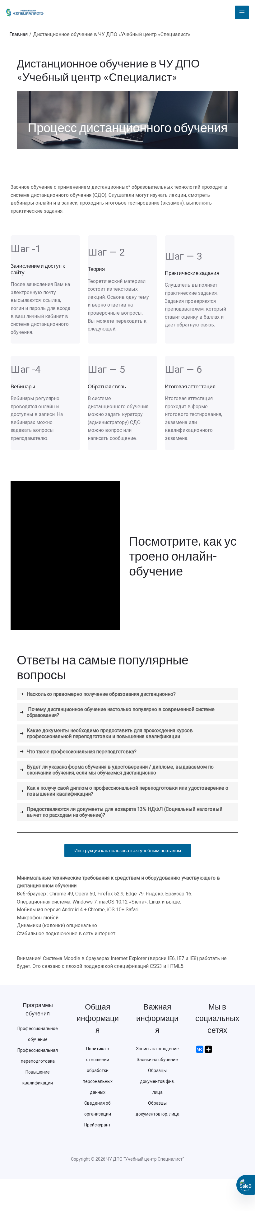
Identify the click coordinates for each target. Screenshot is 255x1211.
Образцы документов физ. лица (157, 1081)
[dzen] (208, 1048)
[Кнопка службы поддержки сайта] (245, 1185)
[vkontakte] (199, 1048)
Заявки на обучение (157, 1059)
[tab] (127, 694)
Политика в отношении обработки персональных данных (98, 1070)
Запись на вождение (157, 1048)
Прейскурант (97, 1124)
